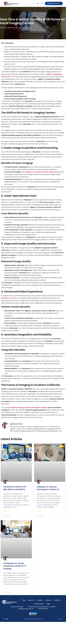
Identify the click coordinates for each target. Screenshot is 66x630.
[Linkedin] (7, 618)
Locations (57, 600)
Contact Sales (39, 604)
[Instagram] (3, 618)
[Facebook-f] (5, 618)
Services (48, 600)
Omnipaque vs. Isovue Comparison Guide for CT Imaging (15, 566)
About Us (31, 600)
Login (48, 604)
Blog (20, 28)
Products (40, 600)
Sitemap (60, 619)
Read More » (6, 511)
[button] (37, 3)
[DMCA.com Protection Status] (33, 616)
